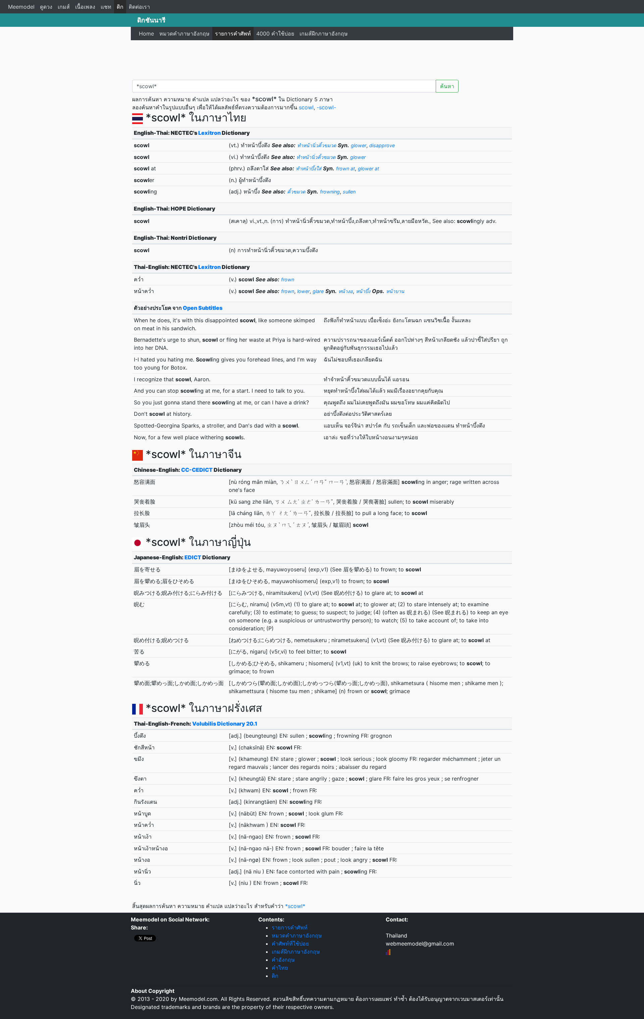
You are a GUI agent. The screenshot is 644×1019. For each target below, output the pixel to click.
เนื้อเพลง (85, 6)
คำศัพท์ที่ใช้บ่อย (290, 943)
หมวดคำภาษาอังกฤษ (184, 33)
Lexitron (209, 132)
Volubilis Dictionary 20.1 (224, 723)
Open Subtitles (202, 307)
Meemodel (21, 6)
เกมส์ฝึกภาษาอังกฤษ (324, 33)
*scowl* (295, 906)
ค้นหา (447, 86)
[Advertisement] (322, 59)
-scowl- (326, 107)
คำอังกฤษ (283, 959)
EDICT (192, 557)
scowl (306, 107)
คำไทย (280, 967)
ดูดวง (46, 6)
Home (146, 33)
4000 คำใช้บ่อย (275, 33)
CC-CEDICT (197, 469)
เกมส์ (64, 6)
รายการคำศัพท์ (233, 33)
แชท (106, 6)
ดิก (120, 6)
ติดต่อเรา (139, 6)
